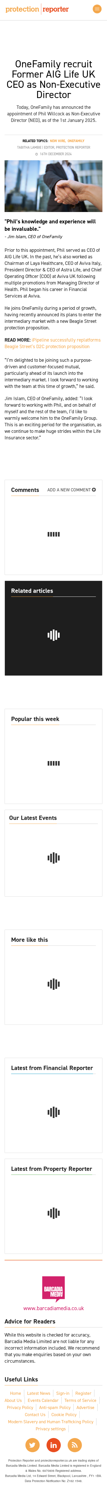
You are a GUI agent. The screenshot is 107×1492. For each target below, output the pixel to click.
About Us (13, 1400)
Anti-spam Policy (54, 1407)
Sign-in (62, 1393)
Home (15, 1393)
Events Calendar (43, 1400)
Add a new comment (69, 490)
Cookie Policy (63, 1415)
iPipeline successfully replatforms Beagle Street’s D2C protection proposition (53, 343)
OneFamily (76, 141)
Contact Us (35, 1415)
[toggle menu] (97, 9)
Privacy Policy (20, 1407)
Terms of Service (80, 1400)
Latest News (38, 1393)
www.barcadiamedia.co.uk (53, 1308)
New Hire (57, 141)
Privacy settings (51, 1429)
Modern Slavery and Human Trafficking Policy (50, 1422)
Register (83, 1393)
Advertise (85, 1407)
